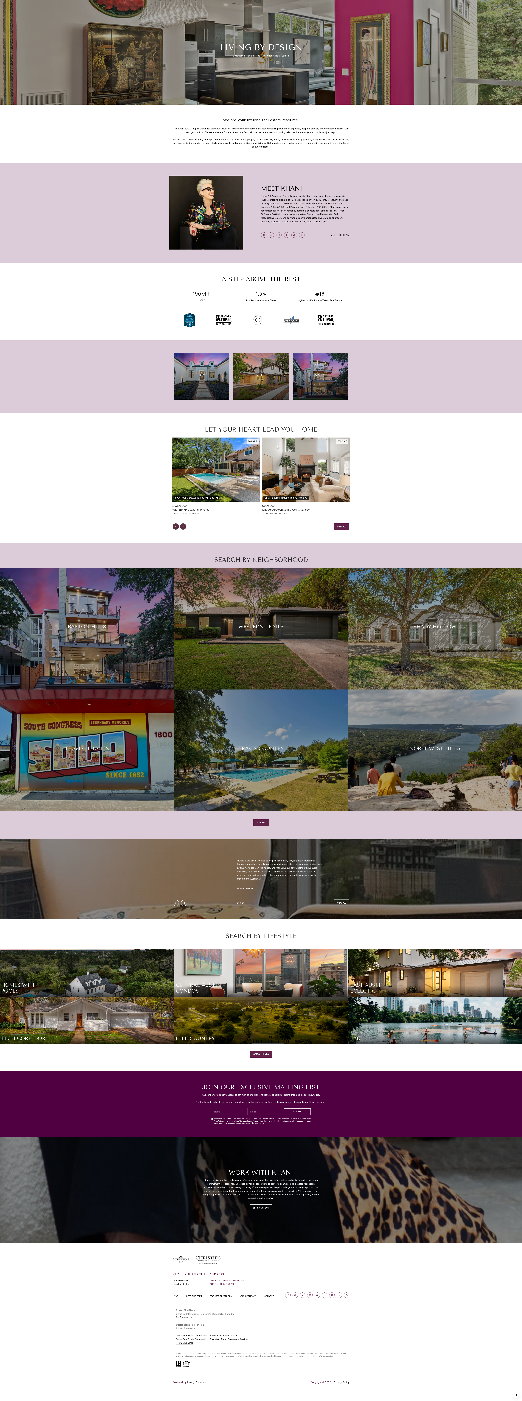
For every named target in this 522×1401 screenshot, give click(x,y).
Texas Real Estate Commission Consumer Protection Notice (206, 1339)
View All (341, 527)
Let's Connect (261, 1211)
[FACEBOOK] (301, 235)
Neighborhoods (248, 1300)
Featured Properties (221, 1300)
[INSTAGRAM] (279, 235)
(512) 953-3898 (180, 1284)
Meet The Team (340, 235)
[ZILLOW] (294, 235)
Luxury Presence (196, 1385)
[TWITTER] (310, 1299)
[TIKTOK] (324, 1299)
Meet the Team (194, 1300)
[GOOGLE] (332, 1299)
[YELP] (286, 235)
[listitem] (261, 139)
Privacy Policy (257, 1127)
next (183, 526)
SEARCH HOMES (261, 1058)
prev (176, 526)
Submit (297, 1115)
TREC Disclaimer (184, 1346)
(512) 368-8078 (184, 1321)
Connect (269, 1300)
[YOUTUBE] (263, 235)
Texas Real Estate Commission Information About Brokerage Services (212, 1343)
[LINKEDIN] (271, 235)
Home (175, 1300)
